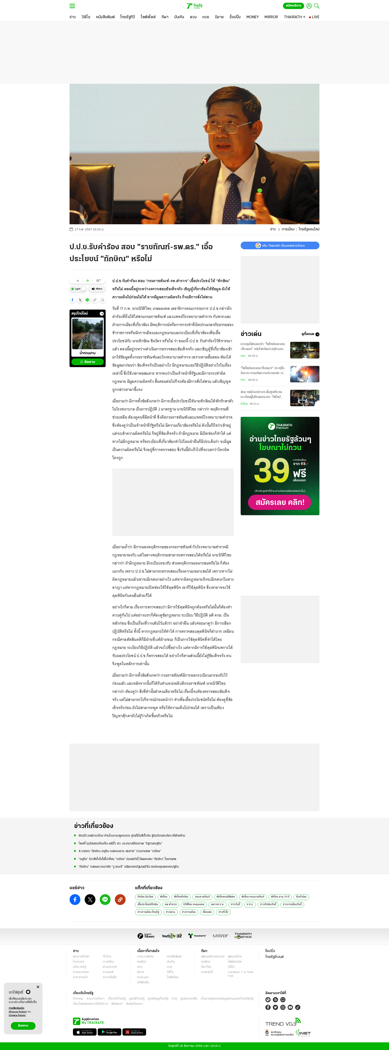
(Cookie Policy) (17, 1015)
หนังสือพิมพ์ (174, 956)
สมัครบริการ (293, 5)
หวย (169, 967)
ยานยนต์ (108, 972)
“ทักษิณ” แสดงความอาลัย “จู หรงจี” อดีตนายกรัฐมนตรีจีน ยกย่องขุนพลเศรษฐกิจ (129, 867)
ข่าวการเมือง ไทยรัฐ (148, 912)
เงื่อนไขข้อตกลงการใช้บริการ (90, 1004)
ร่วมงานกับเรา (95, 998)
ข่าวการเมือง (189, 912)
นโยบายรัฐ (79, 967)
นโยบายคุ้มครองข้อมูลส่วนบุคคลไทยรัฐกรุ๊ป (227, 998)
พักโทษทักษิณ (181, 897)
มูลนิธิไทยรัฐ (137, 998)
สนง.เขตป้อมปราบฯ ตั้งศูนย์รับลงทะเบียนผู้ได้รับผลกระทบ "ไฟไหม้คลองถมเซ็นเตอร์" (261, 395)
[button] (72, 300)
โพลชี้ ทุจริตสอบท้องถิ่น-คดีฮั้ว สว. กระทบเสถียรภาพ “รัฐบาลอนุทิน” (120, 843)
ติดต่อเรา (117, 1004)
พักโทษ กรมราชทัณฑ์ (253, 897)
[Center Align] (38, 987)
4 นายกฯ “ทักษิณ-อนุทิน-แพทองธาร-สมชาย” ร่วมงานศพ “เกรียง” (120, 851)
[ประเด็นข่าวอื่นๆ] (102, 314)
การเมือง (288, 229)
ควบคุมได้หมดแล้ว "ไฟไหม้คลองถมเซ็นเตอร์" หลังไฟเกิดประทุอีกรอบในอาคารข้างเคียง (263, 347)
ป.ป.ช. (250, 904)
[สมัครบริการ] (280, 466)
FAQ (174, 998)
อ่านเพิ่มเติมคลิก (18, 1010)
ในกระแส (78, 962)
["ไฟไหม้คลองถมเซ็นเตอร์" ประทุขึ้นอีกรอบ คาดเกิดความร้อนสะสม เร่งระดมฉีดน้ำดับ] (304, 374)
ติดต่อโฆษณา (134, 1004)
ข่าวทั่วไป (223, 912)
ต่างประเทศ (110, 967)
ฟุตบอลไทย (235, 956)
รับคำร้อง (301, 897)
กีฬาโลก (206, 967)
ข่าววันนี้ (235, 904)
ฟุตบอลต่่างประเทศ (212, 956)
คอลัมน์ (141, 962)
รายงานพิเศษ (145, 956)
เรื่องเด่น (207, 912)
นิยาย (140, 972)
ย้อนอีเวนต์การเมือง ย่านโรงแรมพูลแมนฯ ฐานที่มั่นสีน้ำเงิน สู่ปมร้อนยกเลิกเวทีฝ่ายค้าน (132, 835)
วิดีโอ (170, 972)
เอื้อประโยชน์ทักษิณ (148, 904)
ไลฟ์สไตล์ (172, 977)
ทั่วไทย (244, 404)
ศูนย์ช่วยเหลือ (189, 998)
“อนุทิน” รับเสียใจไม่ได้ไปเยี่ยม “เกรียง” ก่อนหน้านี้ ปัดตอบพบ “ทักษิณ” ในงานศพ (127, 859)
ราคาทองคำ (80, 977)
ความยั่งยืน (110, 977)
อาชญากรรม (81, 972)
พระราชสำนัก (81, 956)
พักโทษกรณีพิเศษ (226, 897)
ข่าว (273, 229)
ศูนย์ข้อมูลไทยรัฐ (158, 998)
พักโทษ (163, 897)
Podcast (143, 977)
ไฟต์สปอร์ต (235, 962)
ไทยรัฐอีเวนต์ (274, 957)
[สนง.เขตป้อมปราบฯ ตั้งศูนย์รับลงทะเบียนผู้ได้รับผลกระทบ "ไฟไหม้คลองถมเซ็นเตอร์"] (304, 398)
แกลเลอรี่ (207, 972)
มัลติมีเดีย (143, 982)
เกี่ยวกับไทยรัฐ (117, 998)
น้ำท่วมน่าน (87, 353)
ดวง (139, 967)
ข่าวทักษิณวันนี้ (268, 904)
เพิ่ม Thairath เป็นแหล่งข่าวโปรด (283, 245)
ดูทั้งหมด (308, 334)
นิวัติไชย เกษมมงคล (193, 904)
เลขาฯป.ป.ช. (217, 904)
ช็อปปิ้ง (270, 951)
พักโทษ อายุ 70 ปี (280, 897)
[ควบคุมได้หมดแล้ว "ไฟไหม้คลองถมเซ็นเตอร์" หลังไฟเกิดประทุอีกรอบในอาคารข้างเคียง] (304, 350)
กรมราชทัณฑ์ (202, 897)
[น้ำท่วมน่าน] (87, 334)
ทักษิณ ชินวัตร (145, 897)
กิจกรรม (78, 998)
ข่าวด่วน (170, 912)
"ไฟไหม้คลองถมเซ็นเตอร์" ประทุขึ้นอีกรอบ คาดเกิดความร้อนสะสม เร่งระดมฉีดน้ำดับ (263, 371)
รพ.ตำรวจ (170, 904)
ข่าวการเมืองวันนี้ (292, 904)
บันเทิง (171, 962)
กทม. (243, 356)
